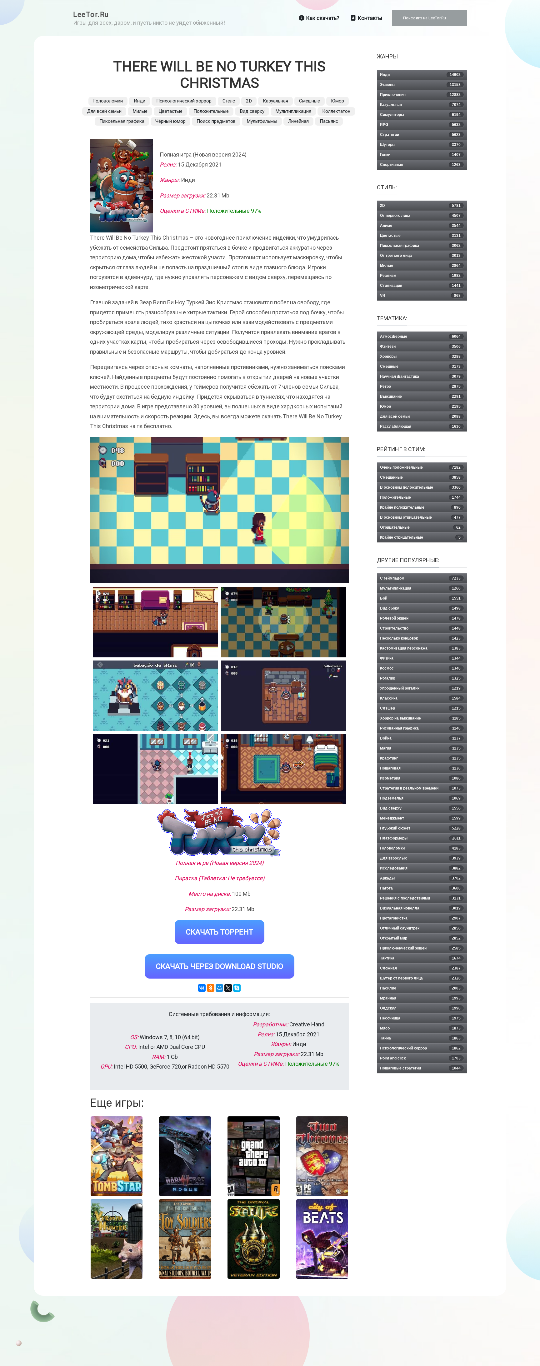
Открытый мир (420, 938)
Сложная (420, 968)
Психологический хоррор (184, 101)
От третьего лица (420, 255)
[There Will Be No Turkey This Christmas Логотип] (219, 832)
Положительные (211, 111)
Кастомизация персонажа (420, 648)
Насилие (420, 988)
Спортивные (420, 164)
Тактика (420, 958)
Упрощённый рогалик (420, 688)
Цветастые (170, 111)
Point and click (420, 1058)
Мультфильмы (262, 121)
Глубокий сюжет (420, 828)
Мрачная (420, 998)
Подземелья (420, 798)
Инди (139, 101)
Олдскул (420, 1008)
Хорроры (420, 356)
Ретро (420, 386)
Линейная (298, 121)
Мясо (420, 1028)
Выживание (420, 396)
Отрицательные (420, 527)
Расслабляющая (420, 426)
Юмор (337, 101)
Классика (420, 698)
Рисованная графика (420, 728)
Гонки (420, 154)
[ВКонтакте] (202, 988)
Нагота (420, 888)
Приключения (420, 94)
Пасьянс (329, 121)
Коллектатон (336, 111)
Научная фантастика (420, 376)
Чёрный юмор (170, 121)
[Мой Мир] (219, 988)
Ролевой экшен (420, 618)
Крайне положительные (420, 507)
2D (249, 101)
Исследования (420, 868)
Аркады (420, 878)
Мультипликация (293, 111)
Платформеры (420, 838)
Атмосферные (420, 336)
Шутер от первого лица (420, 978)
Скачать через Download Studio (219, 966)
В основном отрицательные (420, 517)
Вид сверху (252, 111)
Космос (420, 668)
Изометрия (420, 778)
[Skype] (237, 988)
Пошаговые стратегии (420, 1068)
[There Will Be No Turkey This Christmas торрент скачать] (283, 622)
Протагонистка (420, 918)
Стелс (228, 101)
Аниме (420, 225)
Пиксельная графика (121, 121)
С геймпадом (420, 578)
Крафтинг (420, 758)
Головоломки (108, 101)
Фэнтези (420, 346)
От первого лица (420, 215)
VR (420, 295)
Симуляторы (420, 114)
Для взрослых (420, 858)
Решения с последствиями (420, 898)
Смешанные (420, 477)
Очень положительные (420, 467)
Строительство (420, 628)
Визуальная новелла (420, 908)
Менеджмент (420, 818)
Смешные (309, 101)
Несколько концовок (420, 638)
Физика (420, 658)
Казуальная (275, 101)
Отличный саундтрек (420, 928)
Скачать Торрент (219, 932)
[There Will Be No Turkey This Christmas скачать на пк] (155, 695)
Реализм (420, 275)
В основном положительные (420, 487)
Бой (420, 598)
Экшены (420, 84)
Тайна (420, 1038)
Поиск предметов (216, 121)
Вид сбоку (420, 608)
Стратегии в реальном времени (420, 788)
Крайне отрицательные (420, 537)
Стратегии (420, 134)
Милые (140, 111)
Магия (420, 748)
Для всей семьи (104, 111)
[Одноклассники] (210, 988)
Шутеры (420, 144)
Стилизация (420, 285)
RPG (420, 124)
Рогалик (420, 678)
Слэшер (420, 708)
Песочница (420, 1018)
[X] (228, 988)
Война (420, 738)
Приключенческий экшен (420, 948)
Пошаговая (420, 768)
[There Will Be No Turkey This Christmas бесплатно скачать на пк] (155, 622)
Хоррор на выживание (420, 718)
